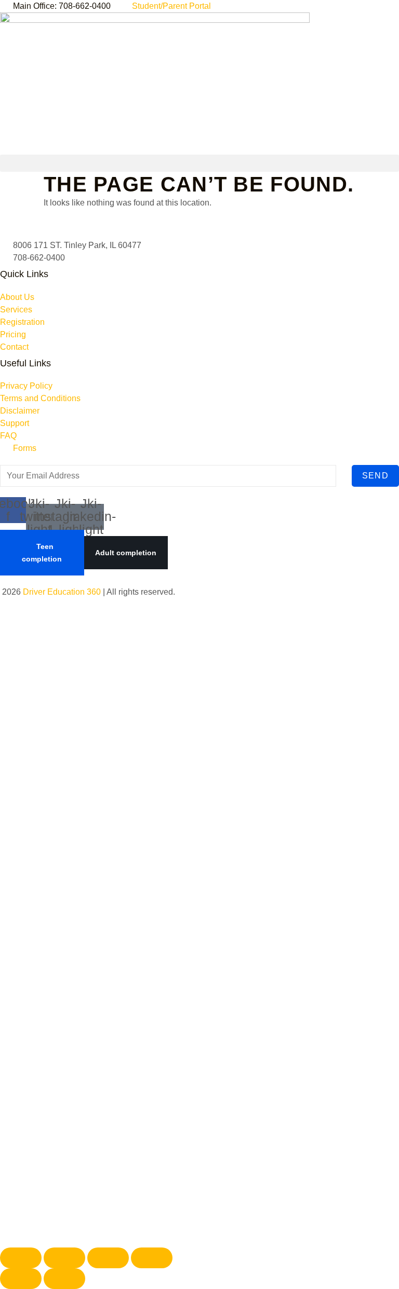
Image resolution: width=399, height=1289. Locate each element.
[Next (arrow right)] (64, 1278)
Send (375, 475)
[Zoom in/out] (21, 1257)
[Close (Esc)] (151, 1257)
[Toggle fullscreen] (64, 1257)
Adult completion (125, 552)
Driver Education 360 (62, 591)
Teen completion (42, 552)
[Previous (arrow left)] (21, 1278)
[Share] (108, 1257)
